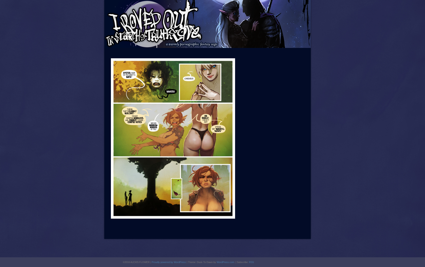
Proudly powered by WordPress (169, 262)
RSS (251, 262)
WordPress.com (225, 262)
